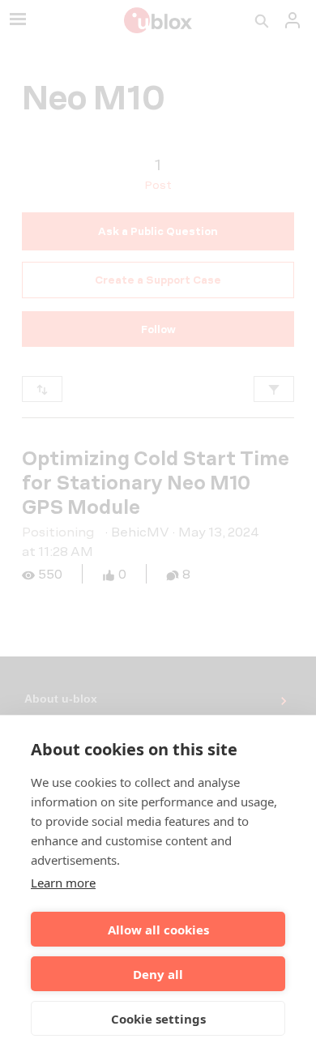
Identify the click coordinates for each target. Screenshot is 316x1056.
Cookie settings (158, 1019)
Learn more (63, 882)
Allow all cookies (158, 929)
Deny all (158, 974)
